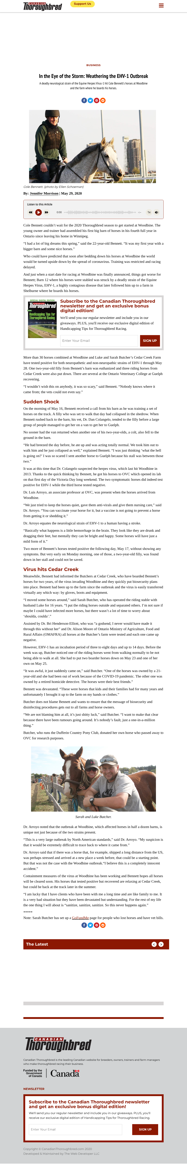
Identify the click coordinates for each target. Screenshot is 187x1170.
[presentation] (154, 944)
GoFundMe (80, 918)
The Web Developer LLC (81, 1154)
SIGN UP (150, 341)
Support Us (82, 4)
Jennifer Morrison (44, 193)
